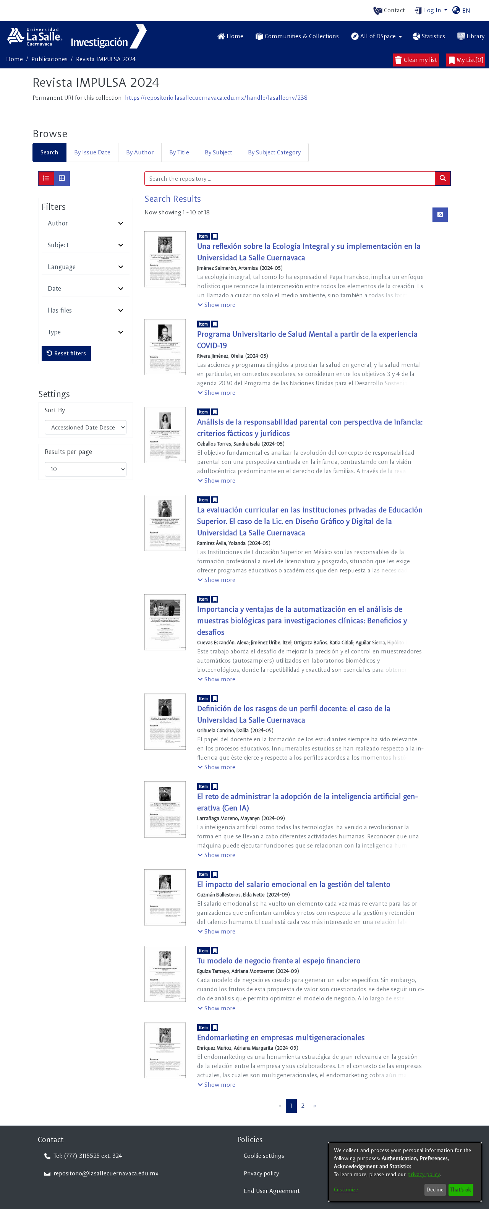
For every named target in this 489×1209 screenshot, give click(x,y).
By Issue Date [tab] (92, 152)
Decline (435, 1189)
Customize (346, 1189)
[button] (216, 305)
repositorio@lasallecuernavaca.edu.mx (105, 1173)
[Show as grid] (62, 178)
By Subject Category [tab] (274, 152)
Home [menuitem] (235, 36)
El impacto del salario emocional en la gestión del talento (293, 884)
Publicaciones (49, 59)
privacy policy (423, 1174)
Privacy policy (261, 1173)
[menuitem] (376, 36)
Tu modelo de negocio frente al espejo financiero (279, 960)
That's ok (460, 1189)
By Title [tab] (179, 152)
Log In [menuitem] (433, 10)
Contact (393, 10)
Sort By (55, 410)
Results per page (68, 452)
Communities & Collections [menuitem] (302, 36)
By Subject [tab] (218, 152)
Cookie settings (264, 1155)
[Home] (77, 36)
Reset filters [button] (69, 353)
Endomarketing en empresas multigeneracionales (281, 1037)
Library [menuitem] (475, 36)
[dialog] (405, 1172)
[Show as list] (46, 178)
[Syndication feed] (440, 214)
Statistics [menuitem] (433, 36)
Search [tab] (49, 152)
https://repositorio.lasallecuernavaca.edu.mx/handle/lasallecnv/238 (216, 97)
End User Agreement (272, 1190)
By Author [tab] (140, 152)
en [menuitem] (465, 10)
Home (14, 59)
